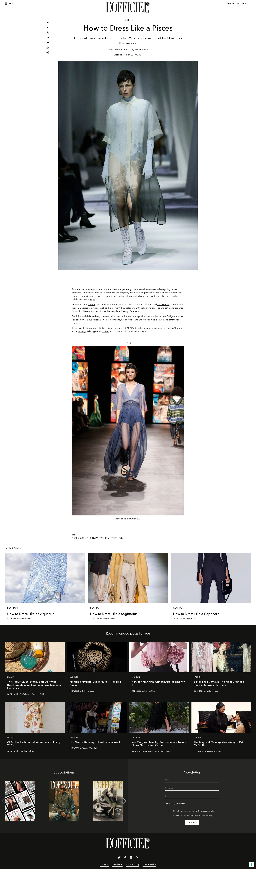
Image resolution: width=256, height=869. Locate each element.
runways (82, 331)
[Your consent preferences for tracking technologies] (251, 864)
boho (148, 307)
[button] (181, 434)
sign (92, 299)
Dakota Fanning (147, 319)
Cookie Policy (149, 864)
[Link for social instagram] (131, 858)
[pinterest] (48, 32)
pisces (75, 538)
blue (103, 311)
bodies (153, 296)
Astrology (117, 538)
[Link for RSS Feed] (136, 857)
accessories (163, 304)
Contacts (104, 864)
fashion (105, 331)
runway (93, 538)
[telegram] (48, 52)
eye (139, 316)
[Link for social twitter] (119, 858)
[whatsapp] (48, 47)
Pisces (147, 289)
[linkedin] (48, 37)
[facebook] (48, 27)
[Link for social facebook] (125, 858)
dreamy (92, 304)
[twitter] (48, 42)
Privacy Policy (206, 815)
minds (137, 296)
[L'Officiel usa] (128, 8)
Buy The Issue (234, 4)
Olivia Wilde (127, 319)
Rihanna (116, 319)
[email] (48, 23)
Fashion (128, 20)
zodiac (84, 538)
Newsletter (117, 864)
